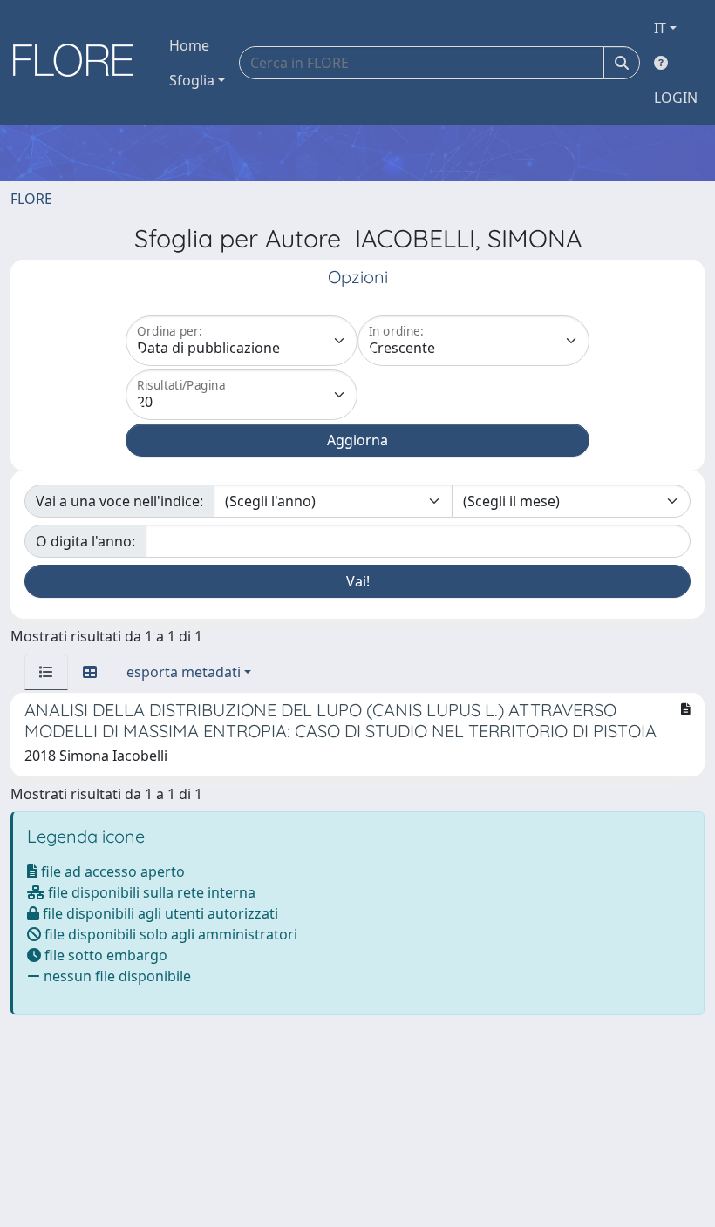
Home (189, 45)
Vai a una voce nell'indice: (119, 501)
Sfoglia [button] (191, 80)
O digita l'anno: (85, 541)
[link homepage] (79, 62)
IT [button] (660, 27)
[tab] (46, 672)
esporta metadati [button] (183, 671)
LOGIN (676, 97)
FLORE (31, 198)
